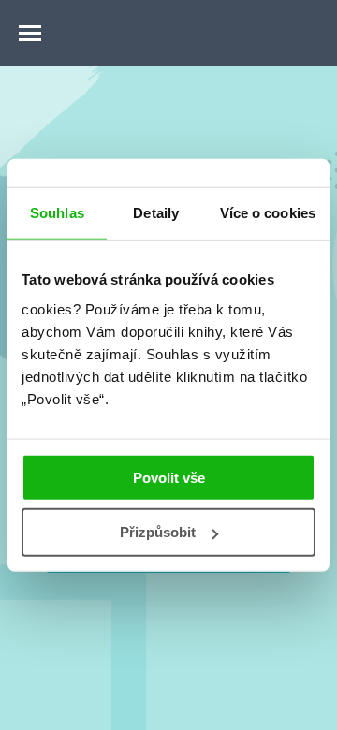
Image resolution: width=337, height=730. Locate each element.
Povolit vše (169, 477)
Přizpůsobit (158, 532)
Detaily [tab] (156, 213)
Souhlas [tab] (57, 213)
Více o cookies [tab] (267, 213)
